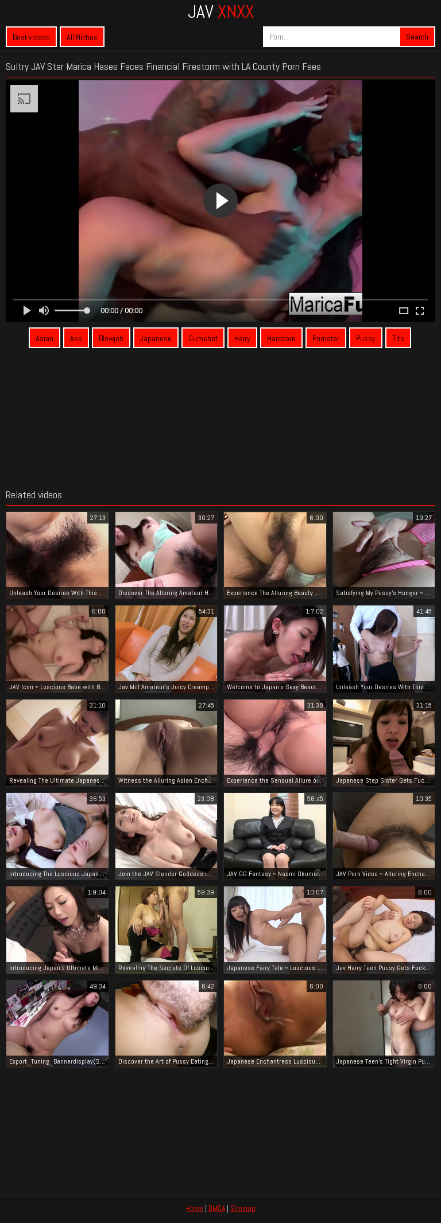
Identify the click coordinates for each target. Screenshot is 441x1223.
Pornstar (325, 338)
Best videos (31, 37)
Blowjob (111, 338)
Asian (44, 338)
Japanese (156, 338)
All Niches (82, 37)
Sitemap (243, 1208)
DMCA (216, 1208)
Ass (76, 338)
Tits (398, 338)
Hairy (242, 338)
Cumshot (203, 338)
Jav (221, 11)
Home (194, 1208)
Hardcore (281, 338)
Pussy (366, 338)
